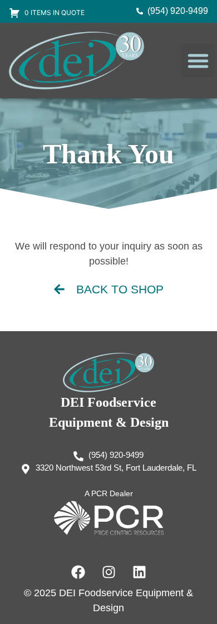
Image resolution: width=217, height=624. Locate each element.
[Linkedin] (139, 572)
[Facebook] (78, 572)
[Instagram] (108, 572)
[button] (198, 60)
